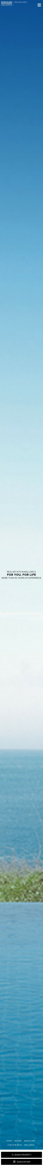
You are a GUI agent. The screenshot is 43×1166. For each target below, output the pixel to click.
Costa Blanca (15, 1145)
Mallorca (29, 1145)
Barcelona (29, 1141)
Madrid (18, 1141)
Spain (9, 1141)
